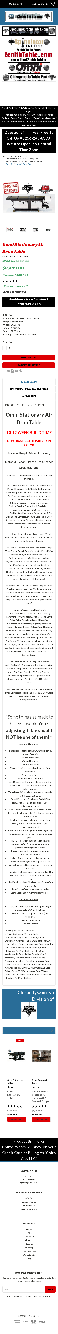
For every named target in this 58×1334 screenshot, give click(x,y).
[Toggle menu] (4, 6)
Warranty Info (29, 1255)
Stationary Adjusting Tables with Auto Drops (24, 162)
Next (52, 197)
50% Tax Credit (29, 1251)
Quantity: (7, 342)
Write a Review (14, 292)
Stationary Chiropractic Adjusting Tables (23, 159)
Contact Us (29, 1236)
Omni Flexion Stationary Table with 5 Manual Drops (40, 1096)
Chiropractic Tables (19, 156)
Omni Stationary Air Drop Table (19, 164)
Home (5, 156)
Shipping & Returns (29, 1209)
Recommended (29, 1030)
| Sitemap (36, 1316)
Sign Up (44, 4)
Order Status (29, 1205)
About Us (29, 1240)
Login (34, 4)
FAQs (29, 1233)
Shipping (29, 1247)
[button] (29, 31)
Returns (29, 1244)
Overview (29, 382)
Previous (5, 197)
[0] (50, 4)
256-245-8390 (15, 4)
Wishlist (29, 1198)
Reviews (29, 396)
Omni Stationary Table (14, 1094)
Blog (29, 1259)
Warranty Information (29, 389)
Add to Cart (16, 1119)
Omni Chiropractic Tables (15, 256)
